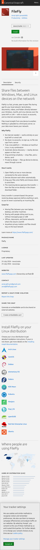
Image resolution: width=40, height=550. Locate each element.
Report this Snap (8, 296)
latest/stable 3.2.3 (20, 26)
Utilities (24, 18)
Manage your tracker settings (14, 539)
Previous (30, 73)
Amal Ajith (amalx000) (19, 15)
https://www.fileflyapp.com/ (22, 232)
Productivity (15, 18)
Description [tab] (7, 82)
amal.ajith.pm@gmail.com (11, 284)
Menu (36, 2)
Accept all (8, 544)
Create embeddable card (12, 315)
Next (35, 73)
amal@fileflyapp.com (9, 286)
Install (15, 32)
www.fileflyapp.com (9, 274)
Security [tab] (18, 82)
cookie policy (17, 533)
